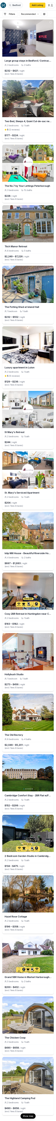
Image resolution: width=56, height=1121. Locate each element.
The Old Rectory (14, 734)
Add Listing (37, 5)
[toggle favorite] (50, 22)
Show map (28, 1116)
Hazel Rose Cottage (16, 916)
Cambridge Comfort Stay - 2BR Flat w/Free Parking (28, 795)
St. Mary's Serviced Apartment (22, 492)
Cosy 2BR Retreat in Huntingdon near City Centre (28, 613)
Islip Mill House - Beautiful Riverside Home (28, 553)
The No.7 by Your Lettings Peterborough (27, 185)
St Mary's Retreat (14, 432)
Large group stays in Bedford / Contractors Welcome (28, 60)
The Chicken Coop (15, 1037)
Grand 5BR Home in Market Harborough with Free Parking (28, 977)
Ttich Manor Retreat (16, 246)
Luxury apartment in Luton (19, 367)
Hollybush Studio (14, 674)
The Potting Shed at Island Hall (22, 307)
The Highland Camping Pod (20, 1098)
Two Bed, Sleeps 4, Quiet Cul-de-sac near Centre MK (28, 121)
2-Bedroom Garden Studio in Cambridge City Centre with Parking (28, 856)
